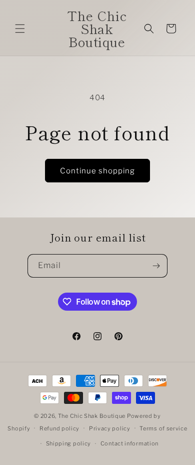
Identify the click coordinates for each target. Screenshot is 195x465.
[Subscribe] (156, 266)
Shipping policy (69, 443)
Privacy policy (109, 428)
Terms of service (163, 428)
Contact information (129, 443)
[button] (20, 29)
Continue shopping (97, 170)
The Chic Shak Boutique (92, 415)
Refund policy (60, 428)
